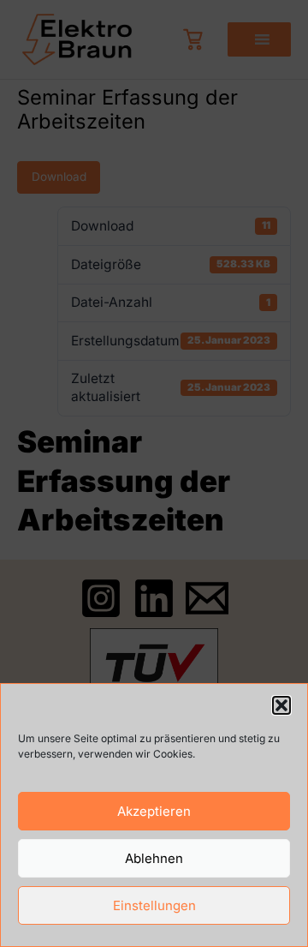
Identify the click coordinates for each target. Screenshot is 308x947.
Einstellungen (154, 905)
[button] (281, 705)
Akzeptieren (154, 811)
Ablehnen (154, 858)
